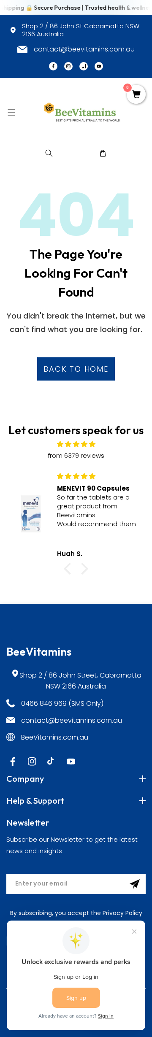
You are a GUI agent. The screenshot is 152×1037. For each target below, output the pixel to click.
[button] (11, 112)
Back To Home (76, 369)
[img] (76, 444)
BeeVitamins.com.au (54, 737)
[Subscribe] (134, 884)
